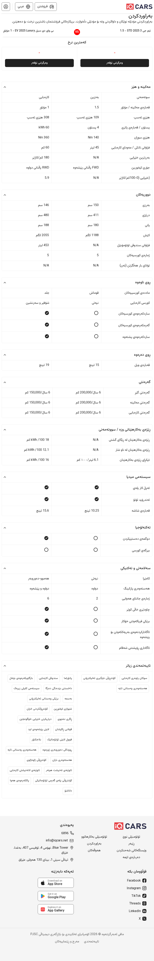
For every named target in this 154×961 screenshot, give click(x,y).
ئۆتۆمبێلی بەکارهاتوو (94, 837)
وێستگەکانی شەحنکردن (131, 850)
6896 (65, 833)
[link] (56, 883)
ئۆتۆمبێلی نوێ (131, 837)
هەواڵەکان (94, 850)
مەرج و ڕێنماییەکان (67, 941)
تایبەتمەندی (91, 941)
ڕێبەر (131, 843)
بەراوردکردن (94, 843)
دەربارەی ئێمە (131, 857)
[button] (6, 6)
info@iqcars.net (57, 840)
